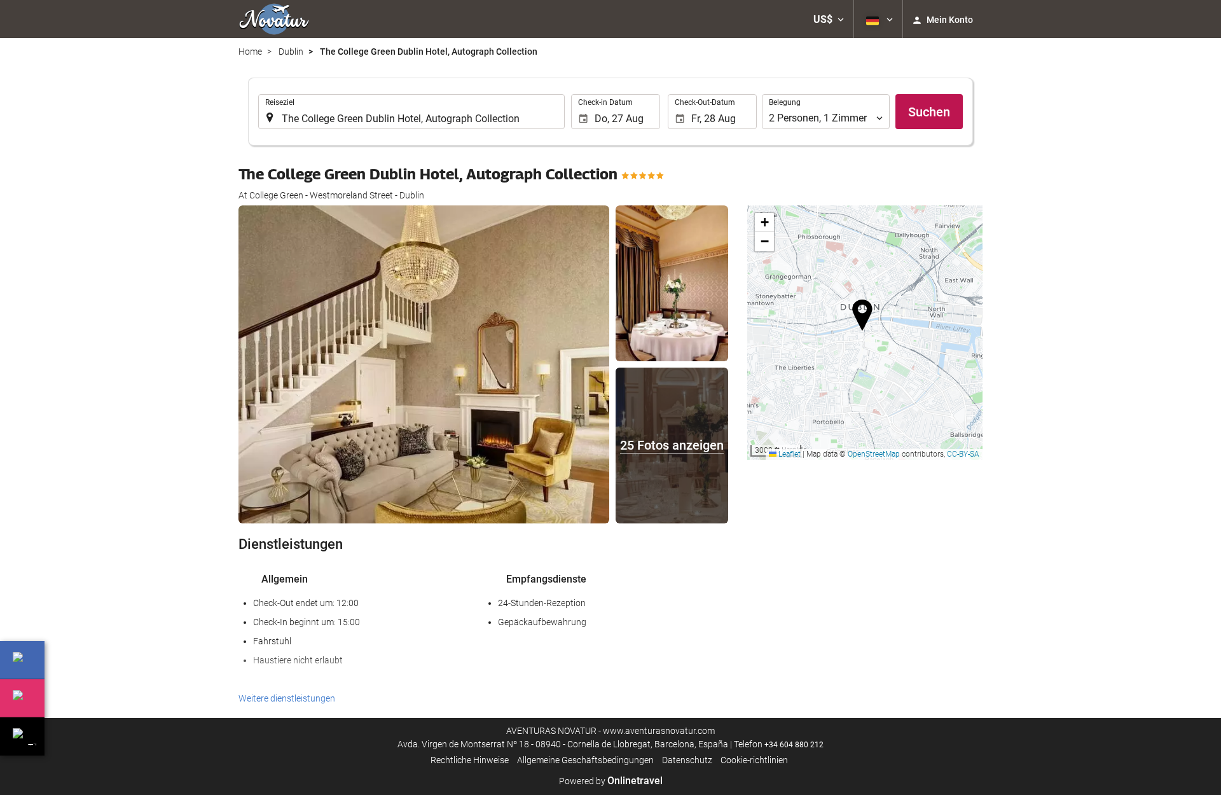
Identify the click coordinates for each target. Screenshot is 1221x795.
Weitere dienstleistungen (286, 698)
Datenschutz (687, 760)
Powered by (611, 781)
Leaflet (788, 454)
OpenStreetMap (874, 454)
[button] (828, 19)
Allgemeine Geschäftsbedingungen (585, 760)
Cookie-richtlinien (754, 760)
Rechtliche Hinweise (470, 760)
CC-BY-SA (963, 454)
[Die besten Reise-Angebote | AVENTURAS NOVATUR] (274, 19)
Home (250, 51)
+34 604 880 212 (794, 744)
